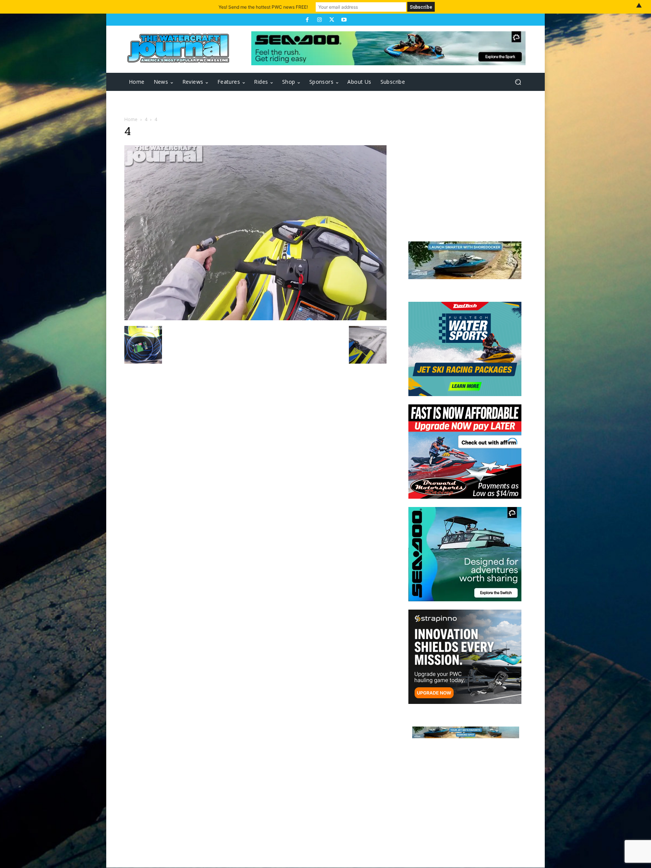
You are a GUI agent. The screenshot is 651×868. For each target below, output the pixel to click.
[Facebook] (307, 19)
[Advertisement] (461, 174)
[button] (518, 82)
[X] (331, 19)
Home (131, 119)
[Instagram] (319, 19)
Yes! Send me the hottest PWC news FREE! (263, 7)
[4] (255, 318)
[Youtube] (343, 19)
